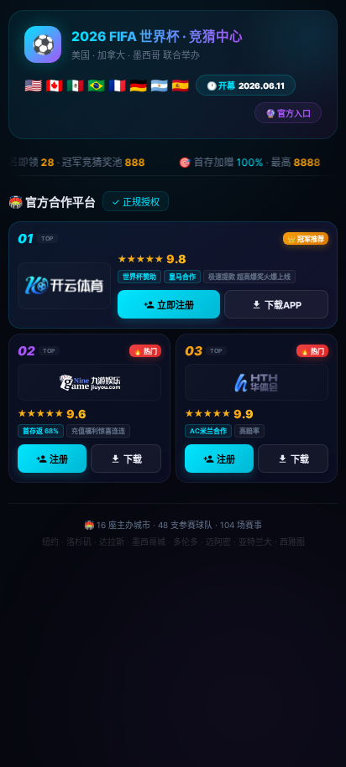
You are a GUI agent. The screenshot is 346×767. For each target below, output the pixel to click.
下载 (132, 460)
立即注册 (175, 305)
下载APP (283, 305)
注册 (59, 460)
